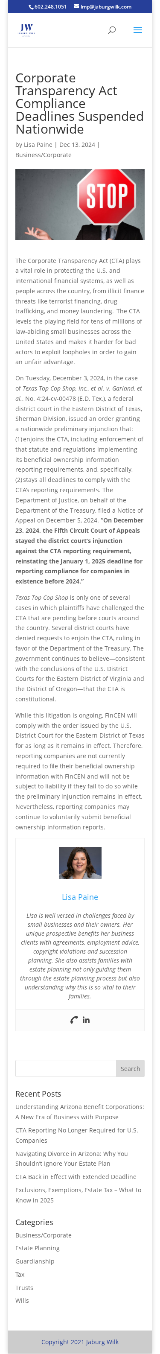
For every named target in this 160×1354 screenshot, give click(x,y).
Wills (22, 1300)
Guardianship (35, 1261)
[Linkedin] (86, 1020)
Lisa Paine (38, 144)
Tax (19, 1274)
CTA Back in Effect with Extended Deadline (76, 1177)
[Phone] (74, 1020)
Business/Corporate (43, 155)
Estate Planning (37, 1248)
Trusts (24, 1288)
